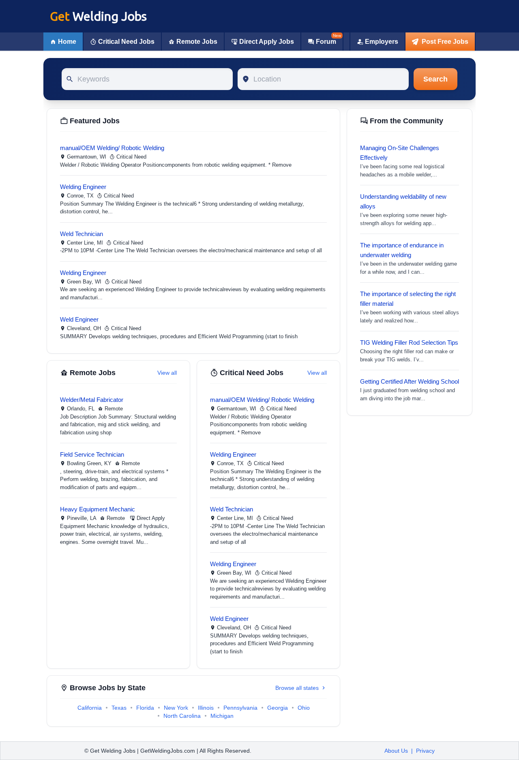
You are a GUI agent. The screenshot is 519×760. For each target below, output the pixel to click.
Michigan (222, 716)
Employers (381, 41)
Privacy (425, 750)
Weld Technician (81, 233)
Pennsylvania (240, 707)
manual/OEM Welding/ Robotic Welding (112, 147)
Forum (326, 41)
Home (67, 41)
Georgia (277, 707)
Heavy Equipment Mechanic (97, 509)
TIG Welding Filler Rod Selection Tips (409, 342)
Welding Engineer (83, 186)
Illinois (206, 707)
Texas (119, 707)
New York (176, 707)
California (89, 707)
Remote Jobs (196, 41)
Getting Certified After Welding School (409, 381)
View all (167, 372)
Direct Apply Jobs (266, 41)
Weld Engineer (79, 319)
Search (435, 79)
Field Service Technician (92, 454)
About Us (396, 750)
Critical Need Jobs (126, 41)
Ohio (304, 707)
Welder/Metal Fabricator (91, 399)
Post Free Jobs (445, 41)
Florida (145, 707)
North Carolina (182, 716)
